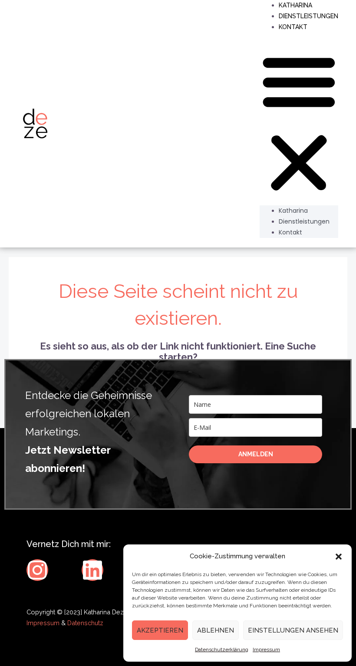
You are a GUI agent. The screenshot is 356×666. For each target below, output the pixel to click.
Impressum (266, 649)
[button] (338, 556)
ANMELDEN (255, 454)
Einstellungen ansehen (293, 630)
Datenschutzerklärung (221, 649)
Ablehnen (215, 630)
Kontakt (293, 26)
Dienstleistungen (308, 16)
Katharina (293, 210)
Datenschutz (85, 622)
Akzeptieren (160, 630)
